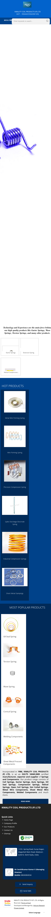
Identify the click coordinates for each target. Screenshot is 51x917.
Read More (25, 801)
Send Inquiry (27, 884)
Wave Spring (9, 686)
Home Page (8, 820)
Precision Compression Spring (15, 487)
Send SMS (27, 891)
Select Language (34, 913)
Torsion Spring (9, 661)
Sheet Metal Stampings (14, 593)
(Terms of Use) (26, 903)
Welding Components (13, 736)
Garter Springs (11, 353)
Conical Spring (9, 711)
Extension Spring (28, 353)
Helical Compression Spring (11, 372)
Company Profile (10, 823)
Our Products (9, 827)
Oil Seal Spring (9, 636)
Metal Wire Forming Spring (15, 418)
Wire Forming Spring (14, 452)
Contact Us (8, 830)
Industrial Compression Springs (14, 559)
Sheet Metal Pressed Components (12, 762)
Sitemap (7, 833)
